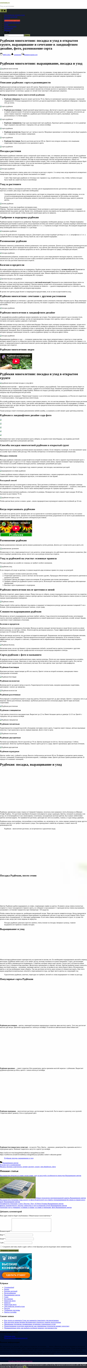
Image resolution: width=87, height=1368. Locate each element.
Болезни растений (10, 17)
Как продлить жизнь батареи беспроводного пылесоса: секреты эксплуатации (32, 1322)
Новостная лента (10, 1304)
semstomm (18, 55)
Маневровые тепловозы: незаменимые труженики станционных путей (30, 1324)
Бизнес (6, 1289)
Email (2, 1239)
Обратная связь (9, 1336)
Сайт (2, 1243)
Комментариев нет (31, 55)
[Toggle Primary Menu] (3, 10)
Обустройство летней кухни (14, 15)
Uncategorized (9, 1287)
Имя (2, 1235)
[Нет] (27, 1367)
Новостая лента (9, 1301)
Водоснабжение (10, 1293)
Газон (6, 24)
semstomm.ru (5, 2)
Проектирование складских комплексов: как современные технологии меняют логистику (36, 1326)
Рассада (7, 19)
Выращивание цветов (12, 21)
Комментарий (5, 1231)
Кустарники (8, 28)
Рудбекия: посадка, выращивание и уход (19, 1158)
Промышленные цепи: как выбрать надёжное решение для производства (30, 1328)
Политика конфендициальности (15, 1338)
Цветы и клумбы (10, 26)
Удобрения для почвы (12, 23)
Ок (25, 1367)
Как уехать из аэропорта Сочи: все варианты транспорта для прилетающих (31, 1320)
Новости (7, 30)
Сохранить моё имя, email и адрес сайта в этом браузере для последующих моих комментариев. (37, 1247)
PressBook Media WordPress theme (20, 1361)
